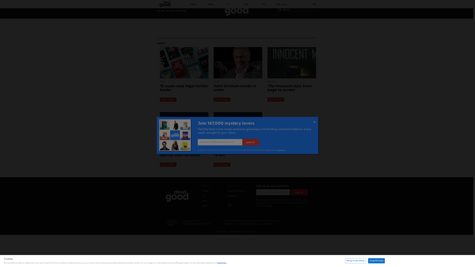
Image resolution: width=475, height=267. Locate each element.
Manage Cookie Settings (355, 261)
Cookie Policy (221, 263)
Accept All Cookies (376, 261)
